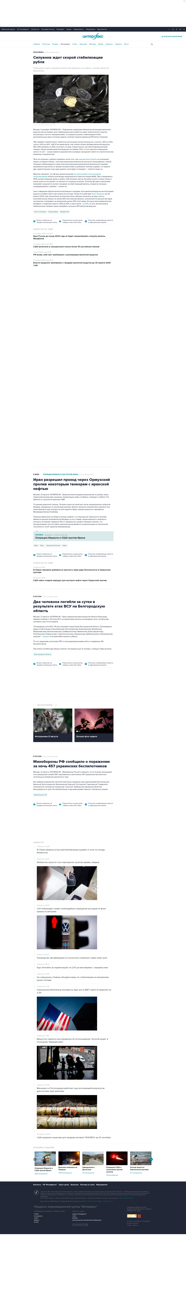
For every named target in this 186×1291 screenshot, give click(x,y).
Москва (92, 44)
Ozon (53, 393)
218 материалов (112, 1175)
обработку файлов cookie (125, 1198)
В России (46, 44)
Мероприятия (102, 29)
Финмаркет (60, 29)
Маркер (36, 1220)
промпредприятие (63, 393)
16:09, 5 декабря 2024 (52, 52)
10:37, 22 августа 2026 (86, 474)
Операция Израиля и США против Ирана (60, 474)
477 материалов (136, 1173)
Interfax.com (35, 29)
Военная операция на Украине (59, 281)
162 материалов (88, 1173)
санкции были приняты (88, 159)
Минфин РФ (64, 212)
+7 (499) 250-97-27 (107, 1201)
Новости (109, 44)
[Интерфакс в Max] (86, 1224)
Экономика (65, 44)
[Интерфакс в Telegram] (77, 1224)
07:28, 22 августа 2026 (80, 281)
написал (46, 636)
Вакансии (74, 1185)
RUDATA (75, 1218)
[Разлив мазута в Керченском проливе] (140, 1165)
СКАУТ (36, 1218)
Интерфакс (93, 36)
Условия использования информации (138, 1221)
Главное (36, 44)
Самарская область (41, 393)
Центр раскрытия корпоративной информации (86, 1220)
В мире (55, 44)
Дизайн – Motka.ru (132, 1225)
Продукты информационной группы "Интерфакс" (65, 1206)
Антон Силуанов (40, 212)
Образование (90, 29)
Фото (126, 44)
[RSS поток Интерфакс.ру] (83, 1224)
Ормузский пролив (53, 545)
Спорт (74, 44)
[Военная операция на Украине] (69, 1165)
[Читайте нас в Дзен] (73, 1224)
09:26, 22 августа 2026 (50, 597)
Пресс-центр (64, 1185)
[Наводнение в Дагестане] (93, 1165)
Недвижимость (78, 29)
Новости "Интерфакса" (79, 1214)
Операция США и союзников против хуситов (114, 1169)
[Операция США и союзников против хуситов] (117, 1165)
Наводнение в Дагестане (88, 1168)
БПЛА (74, 393)
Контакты (37, 1185)
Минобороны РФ (40, 795)
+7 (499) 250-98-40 (92, 1201)
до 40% (85, 204)
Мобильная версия (8, 29)
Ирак (42, 545)
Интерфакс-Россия (47, 29)
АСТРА (36, 1222)
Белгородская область (42, 654)
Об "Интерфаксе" (23, 29)
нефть (64, 545)
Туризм (68, 29)
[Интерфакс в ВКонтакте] (80, 1224)
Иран (36, 545)
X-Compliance (38, 1216)
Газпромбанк (53, 212)
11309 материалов (65, 1173)
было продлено (98, 194)
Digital (100, 44)
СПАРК (36, 1214)
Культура (83, 44)
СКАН (74, 1216)
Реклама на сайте (87, 1185)
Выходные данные (132, 1223)
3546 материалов (41, 1174)
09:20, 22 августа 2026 (50, 756)
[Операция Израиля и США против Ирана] (45, 1165)
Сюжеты (118, 44)
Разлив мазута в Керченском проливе (139, 1168)
